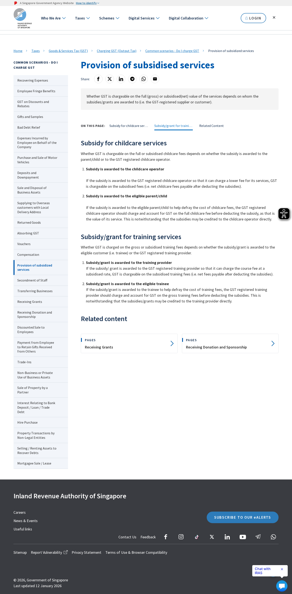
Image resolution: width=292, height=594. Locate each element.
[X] (109, 79)
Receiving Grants (29, 301)
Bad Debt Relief (28, 127)
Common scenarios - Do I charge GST (172, 51)
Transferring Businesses (35, 291)
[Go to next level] (63, 18)
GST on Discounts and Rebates (33, 104)
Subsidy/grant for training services (173, 126)
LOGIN (255, 18)
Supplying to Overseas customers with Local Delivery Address (33, 207)
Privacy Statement (86, 552)
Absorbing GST (28, 233)
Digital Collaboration (186, 18)
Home (17, 51)
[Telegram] (132, 79)
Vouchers (24, 244)
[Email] (155, 79)
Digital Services (142, 18)
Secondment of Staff (32, 280)
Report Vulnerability (46, 552)
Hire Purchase (27, 422)
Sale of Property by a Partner (32, 390)
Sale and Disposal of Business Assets (32, 190)
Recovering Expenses (33, 80)
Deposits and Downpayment (28, 175)
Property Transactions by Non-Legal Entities (36, 435)
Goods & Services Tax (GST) (68, 51)
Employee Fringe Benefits (36, 91)
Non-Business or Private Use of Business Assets (35, 375)
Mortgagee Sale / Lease (34, 463)
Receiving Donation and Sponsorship (34, 314)
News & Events (25, 520)
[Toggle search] (274, 17)
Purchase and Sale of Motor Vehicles (37, 159)
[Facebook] (98, 79)
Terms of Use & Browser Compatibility (136, 552)
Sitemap (20, 552)
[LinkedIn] (121, 79)
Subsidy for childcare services (128, 126)
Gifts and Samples (30, 117)
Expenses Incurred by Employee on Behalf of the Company (37, 142)
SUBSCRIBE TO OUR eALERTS (242, 517)
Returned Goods (29, 222)
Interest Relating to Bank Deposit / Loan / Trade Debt (36, 407)
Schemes (106, 18)
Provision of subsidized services (34, 267)
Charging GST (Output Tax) (116, 51)
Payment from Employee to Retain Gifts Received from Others (35, 347)
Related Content (211, 126)
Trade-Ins (24, 362)
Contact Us (127, 536)
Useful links (22, 529)
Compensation (28, 254)
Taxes (80, 18)
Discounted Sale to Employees (31, 329)
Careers (19, 512)
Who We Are (51, 18)
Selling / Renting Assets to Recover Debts (36, 450)
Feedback (148, 536)
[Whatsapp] (143, 79)
